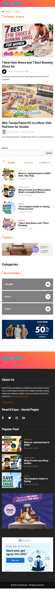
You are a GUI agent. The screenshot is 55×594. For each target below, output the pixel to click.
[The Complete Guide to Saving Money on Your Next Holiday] (11, 480)
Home (8, 12)
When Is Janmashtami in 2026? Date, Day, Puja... (34, 174)
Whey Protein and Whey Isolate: (36, 461)
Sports (17, 12)
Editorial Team (13, 132)
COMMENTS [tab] (44, 163)
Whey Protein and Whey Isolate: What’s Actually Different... (34, 191)
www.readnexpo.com (19, 396)
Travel (21, 204)
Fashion (8, 54)
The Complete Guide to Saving (36, 480)
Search (5, 148)
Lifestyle (18, 54)
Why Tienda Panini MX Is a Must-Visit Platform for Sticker (27, 124)
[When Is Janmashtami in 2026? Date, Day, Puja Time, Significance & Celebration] (11, 444)
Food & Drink (23, 187)
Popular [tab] (28, 163)
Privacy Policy (7, 402)
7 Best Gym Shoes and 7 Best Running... (33, 224)
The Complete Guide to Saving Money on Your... (34, 207)
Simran (10, 71)
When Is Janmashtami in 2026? (37, 443)
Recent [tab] (11, 163)
